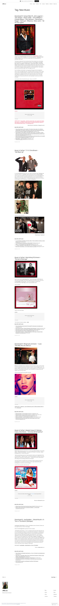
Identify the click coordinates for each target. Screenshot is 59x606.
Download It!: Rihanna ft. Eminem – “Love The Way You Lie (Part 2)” (28, 344)
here (29, 526)
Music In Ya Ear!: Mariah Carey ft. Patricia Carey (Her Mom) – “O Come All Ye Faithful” (29, 431)
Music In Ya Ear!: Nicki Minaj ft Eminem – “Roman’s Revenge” (28, 258)
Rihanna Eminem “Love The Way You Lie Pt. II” (24, 413)
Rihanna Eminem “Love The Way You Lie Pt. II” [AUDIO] (25, 414)
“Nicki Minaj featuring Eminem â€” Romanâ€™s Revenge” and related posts (29, 326)
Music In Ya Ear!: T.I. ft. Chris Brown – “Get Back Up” (26, 151)
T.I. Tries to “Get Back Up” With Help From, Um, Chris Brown (26, 245)
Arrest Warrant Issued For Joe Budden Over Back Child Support (27, 561)
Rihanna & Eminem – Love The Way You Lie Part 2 (24, 417)
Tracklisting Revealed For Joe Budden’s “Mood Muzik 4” (25, 557)
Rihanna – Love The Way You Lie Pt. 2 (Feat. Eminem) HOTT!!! (32, 406)
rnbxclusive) (18, 407)
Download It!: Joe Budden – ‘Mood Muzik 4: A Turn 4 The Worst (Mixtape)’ (29, 520)
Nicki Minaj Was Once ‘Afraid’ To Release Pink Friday (25, 330)
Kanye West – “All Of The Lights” (21, 138)
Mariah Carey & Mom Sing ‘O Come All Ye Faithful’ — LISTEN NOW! (27, 507)
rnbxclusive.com (30, 123)
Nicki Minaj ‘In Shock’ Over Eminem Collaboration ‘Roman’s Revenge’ (28, 329)
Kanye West (35, 55)
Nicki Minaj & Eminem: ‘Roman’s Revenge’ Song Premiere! (26, 328)
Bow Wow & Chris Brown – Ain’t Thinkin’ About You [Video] (26, 246)
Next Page (54, 577)
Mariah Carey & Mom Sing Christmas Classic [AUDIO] (25, 506)
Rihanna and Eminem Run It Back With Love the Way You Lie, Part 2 (28, 418)
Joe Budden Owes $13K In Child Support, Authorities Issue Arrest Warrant (29, 558)
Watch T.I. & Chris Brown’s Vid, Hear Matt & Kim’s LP (25, 244)
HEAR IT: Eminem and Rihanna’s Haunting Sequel (24, 415)
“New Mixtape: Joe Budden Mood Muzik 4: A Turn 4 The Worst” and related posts (30, 553)
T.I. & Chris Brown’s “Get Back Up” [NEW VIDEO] (24, 243)
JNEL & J (4, 4)
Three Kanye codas (19, 139)
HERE (28, 322)
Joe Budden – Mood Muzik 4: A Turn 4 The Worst (29, 545)
